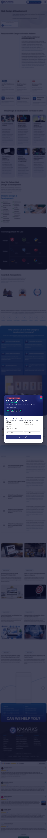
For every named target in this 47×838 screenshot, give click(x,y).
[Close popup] (41, 397)
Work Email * (9, 426)
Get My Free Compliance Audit (24, 437)
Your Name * (8, 422)
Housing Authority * (28, 422)
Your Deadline (27, 430)
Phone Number (9, 430)
